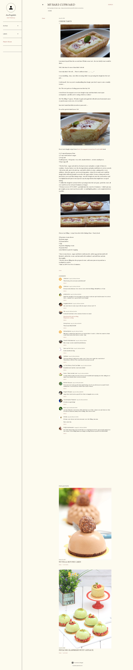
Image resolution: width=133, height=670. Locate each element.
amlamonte (66, 294)
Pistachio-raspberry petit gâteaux (76, 650)
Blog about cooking (68, 318)
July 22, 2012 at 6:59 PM (78, 391)
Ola (64, 311)
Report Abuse (7, 41)
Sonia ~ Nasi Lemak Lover (70, 373)
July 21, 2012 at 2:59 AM (74, 356)
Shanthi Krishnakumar (69, 340)
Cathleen (65, 356)
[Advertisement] (85, 471)
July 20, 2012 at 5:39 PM (76, 323)
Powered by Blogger (78, 662)
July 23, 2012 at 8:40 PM (71, 407)
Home (50, 11)
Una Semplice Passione (69, 399)
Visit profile (11, 18)
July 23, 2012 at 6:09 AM (82, 399)
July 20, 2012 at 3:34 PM (71, 311)
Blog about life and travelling (70, 316)
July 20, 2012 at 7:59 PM (81, 340)
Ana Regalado (11, 15)
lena (64, 407)
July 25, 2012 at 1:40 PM (73, 416)
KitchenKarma (67, 331)
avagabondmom (68, 303)
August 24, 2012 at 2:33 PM (81, 427)
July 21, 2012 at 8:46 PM (78, 382)
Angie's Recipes (67, 392)
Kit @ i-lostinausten (68, 427)
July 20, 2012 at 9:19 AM (74, 278)
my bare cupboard (61, 4)
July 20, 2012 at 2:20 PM (78, 303)
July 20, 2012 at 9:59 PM (79, 348)
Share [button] (43, 18)
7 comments (65, 564)
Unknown (66, 278)
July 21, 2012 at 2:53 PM (83, 373)
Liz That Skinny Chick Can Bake (71, 365)
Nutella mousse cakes (70, 562)
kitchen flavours (67, 382)
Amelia (65, 417)
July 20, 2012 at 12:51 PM (75, 294)
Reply (64, 283)
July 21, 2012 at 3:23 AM (86, 365)
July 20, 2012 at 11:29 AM (74, 286)
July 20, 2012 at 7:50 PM (77, 331)
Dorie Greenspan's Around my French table (90, 149)
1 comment (65, 653)
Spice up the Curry (68, 348)
